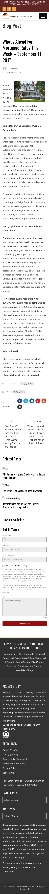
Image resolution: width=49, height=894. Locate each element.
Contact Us (8, 772)
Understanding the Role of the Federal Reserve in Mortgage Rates (21, 505)
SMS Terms (34, 581)
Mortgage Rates (27, 384)
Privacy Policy (23, 581)
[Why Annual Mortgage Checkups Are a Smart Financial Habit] (6, 468)
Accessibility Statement (15, 759)
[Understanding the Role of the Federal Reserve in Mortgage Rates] (11, 498)
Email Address (9, 545)
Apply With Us (10, 749)
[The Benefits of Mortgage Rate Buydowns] (6, 485)
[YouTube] (9, 9)
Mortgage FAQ (10, 754)
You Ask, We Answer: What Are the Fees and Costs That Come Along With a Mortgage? (13, 435)
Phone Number (8, 556)
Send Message (24, 623)
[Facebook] (14, 9)
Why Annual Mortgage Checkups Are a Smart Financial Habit (24, 475)
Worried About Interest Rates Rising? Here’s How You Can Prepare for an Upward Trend (35, 433)
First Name (7, 535)
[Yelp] (4, 9)
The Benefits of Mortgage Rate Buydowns (22, 491)
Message (6, 597)
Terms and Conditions (14, 763)
